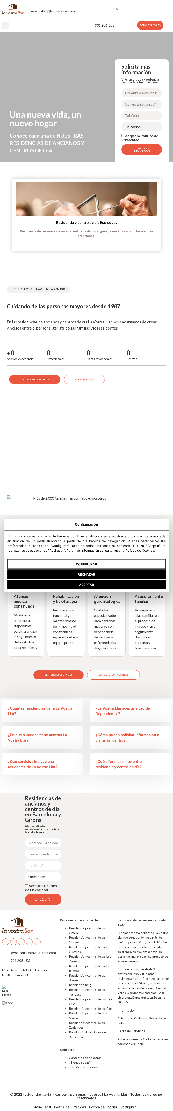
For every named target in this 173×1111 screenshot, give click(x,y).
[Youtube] (125, 9)
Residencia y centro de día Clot (90, 1008)
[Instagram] (108, 9)
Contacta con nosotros (85, 1058)
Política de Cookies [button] (103, 1107)
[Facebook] (100, 9)
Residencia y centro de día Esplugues (86, 222)
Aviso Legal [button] (42, 1107)
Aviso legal (125, 1018)
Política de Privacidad (41, 887)
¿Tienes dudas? (80, 1062)
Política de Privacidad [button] (70, 1107)
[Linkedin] (133, 9)
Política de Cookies (139, 550)
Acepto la (139, 138)
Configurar (86, 564)
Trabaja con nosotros (84, 1067)
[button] (5, 25)
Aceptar (86, 584)
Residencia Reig (80, 985)
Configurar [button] (128, 1107)
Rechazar (86, 574)
